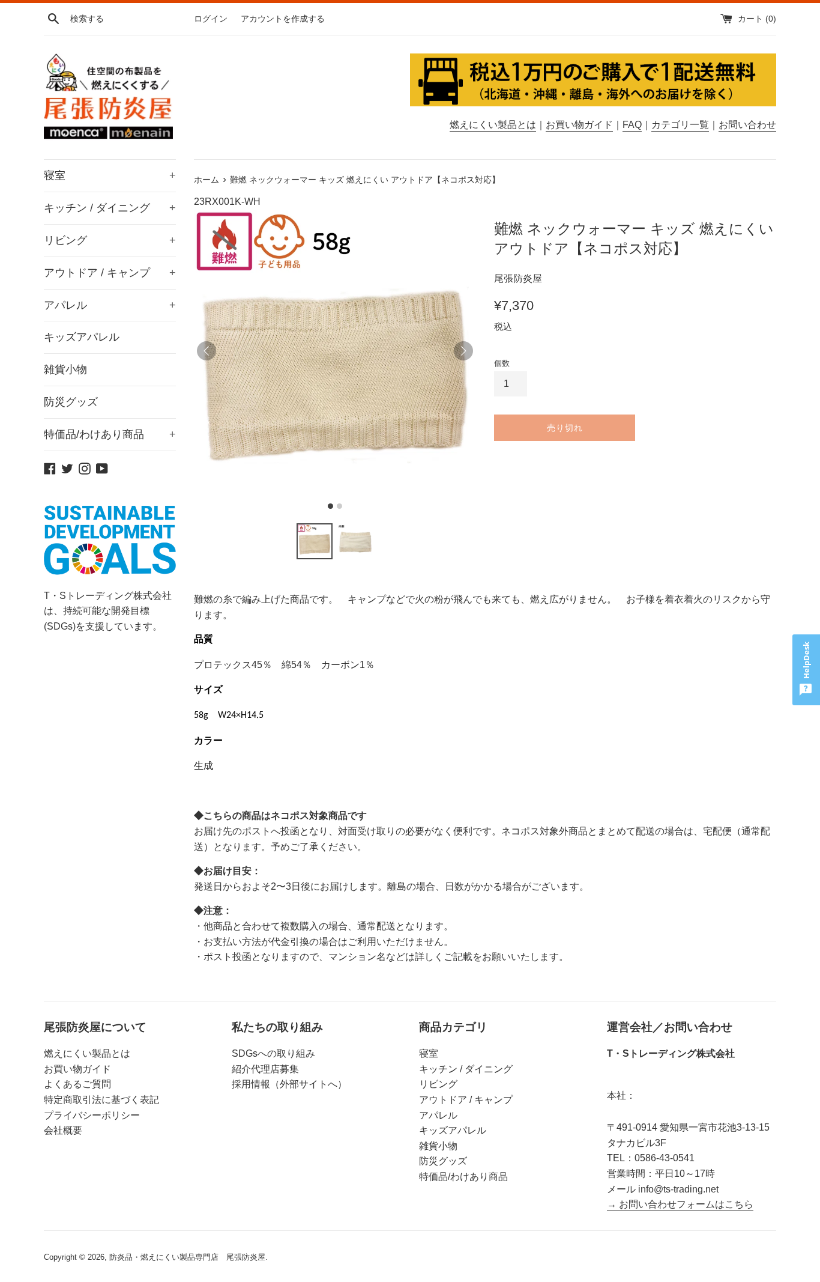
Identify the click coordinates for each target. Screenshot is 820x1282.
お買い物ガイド (579, 125)
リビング (110, 240)
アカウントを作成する (283, 18)
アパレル (110, 305)
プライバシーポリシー (92, 1115)
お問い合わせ (747, 125)
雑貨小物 (65, 369)
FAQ (632, 125)
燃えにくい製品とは (493, 125)
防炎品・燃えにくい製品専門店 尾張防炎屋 (187, 1257)
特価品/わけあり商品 (110, 434)
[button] (315, 541)
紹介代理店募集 (265, 1069)
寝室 (110, 175)
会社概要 (63, 1130)
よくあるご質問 (77, 1084)
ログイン (211, 18)
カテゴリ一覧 (680, 125)
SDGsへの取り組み (273, 1053)
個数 (502, 363)
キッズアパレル (81, 337)
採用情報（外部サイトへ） (289, 1084)
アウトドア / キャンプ (110, 273)
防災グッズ (71, 402)
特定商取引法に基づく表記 (101, 1100)
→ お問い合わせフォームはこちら (680, 1204)
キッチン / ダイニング (110, 208)
